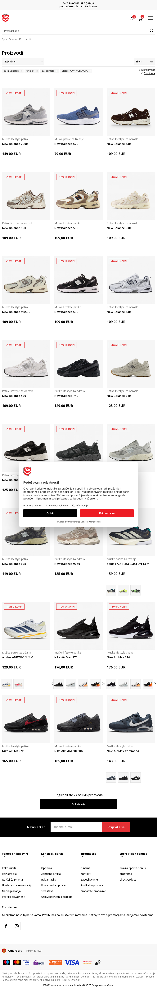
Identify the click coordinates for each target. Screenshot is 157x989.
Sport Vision (9, 39)
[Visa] (26, 962)
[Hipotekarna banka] (55, 962)
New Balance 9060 (67, 564)
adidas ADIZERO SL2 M (17, 657)
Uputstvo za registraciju (17, 885)
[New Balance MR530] (26, 280)
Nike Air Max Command (123, 751)
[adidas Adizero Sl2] (19, 684)
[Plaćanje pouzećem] (98, 962)
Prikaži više (78, 804)
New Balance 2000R (15, 144)
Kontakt (85, 874)
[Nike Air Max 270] (78, 626)
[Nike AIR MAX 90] (26, 719)
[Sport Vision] (5, 18)
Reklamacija (48, 879)
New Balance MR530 (16, 312)
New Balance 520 (66, 144)
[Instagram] (16, 926)
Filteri (139, 61)
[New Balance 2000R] (26, 112)
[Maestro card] (6, 962)
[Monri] (39, 962)
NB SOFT (86, 985)
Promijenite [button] (34, 950)
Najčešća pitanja (12, 879)
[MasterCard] (87, 962)
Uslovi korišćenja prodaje (56, 897)
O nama (85, 868)
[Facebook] (6, 926)
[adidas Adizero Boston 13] (136, 590)
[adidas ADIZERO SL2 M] (26, 626)
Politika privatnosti (13, 897)
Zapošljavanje (89, 879)
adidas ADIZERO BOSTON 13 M (128, 564)
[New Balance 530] (131, 112)
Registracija (9, 874)
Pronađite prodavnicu (93, 891)
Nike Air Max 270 (66, 657)
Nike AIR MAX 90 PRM (68, 751)
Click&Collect (128, 879)
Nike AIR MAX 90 (13, 751)
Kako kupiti (9, 868)
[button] (78, 31)
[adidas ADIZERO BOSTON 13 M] (131, 532)
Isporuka (46, 868)
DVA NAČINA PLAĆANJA (78, 3)
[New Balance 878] (78, 448)
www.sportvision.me (62, 985)
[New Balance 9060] (78, 532)
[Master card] (16, 962)
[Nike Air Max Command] (131, 719)
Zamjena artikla (51, 874)
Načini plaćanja (11, 891)
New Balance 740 (66, 396)
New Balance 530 (119, 144)
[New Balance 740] (78, 364)
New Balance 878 (14, 564)
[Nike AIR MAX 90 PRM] (78, 719)
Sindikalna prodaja (91, 885)
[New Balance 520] (78, 112)
